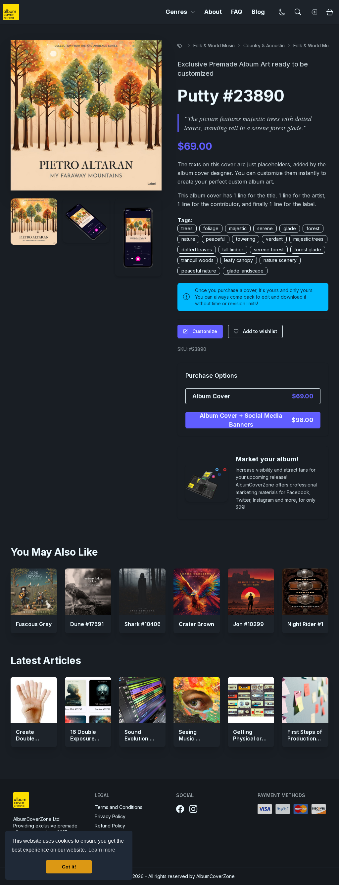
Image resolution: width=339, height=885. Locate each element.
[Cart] (329, 12)
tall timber (232, 249)
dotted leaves (196, 249)
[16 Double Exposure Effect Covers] (88, 700)
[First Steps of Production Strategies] (305, 700)
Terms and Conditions (118, 807)
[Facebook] (180, 809)
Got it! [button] (69, 866)
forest (313, 228)
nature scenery (280, 260)
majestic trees (308, 239)
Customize (204, 331)
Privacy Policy (110, 816)
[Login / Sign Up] (313, 12)
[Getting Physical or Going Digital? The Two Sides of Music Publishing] (251, 700)
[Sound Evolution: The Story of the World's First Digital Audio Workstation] (142, 700)
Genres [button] (176, 11)
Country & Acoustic (264, 45)
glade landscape (245, 271)
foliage (210, 228)
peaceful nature (198, 271)
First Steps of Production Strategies (304, 738)
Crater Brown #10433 (207, 624)
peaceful (215, 239)
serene (265, 228)
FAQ (236, 11)
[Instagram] (193, 809)
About (213, 11)
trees (187, 228)
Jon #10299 (248, 624)
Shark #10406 (142, 624)
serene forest (269, 249)
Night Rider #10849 (312, 624)
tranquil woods (197, 260)
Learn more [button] (101, 850)
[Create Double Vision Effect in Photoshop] (34, 700)
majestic (238, 228)
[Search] (298, 12)
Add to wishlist (260, 331)
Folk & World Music (214, 45)
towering (245, 239)
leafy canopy (238, 260)
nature (188, 239)
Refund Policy (110, 825)
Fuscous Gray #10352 (44, 624)
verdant (274, 239)
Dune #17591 (87, 624)
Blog (258, 11)
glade (289, 228)
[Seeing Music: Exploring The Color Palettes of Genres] (196, 700)
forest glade (307, 249)
